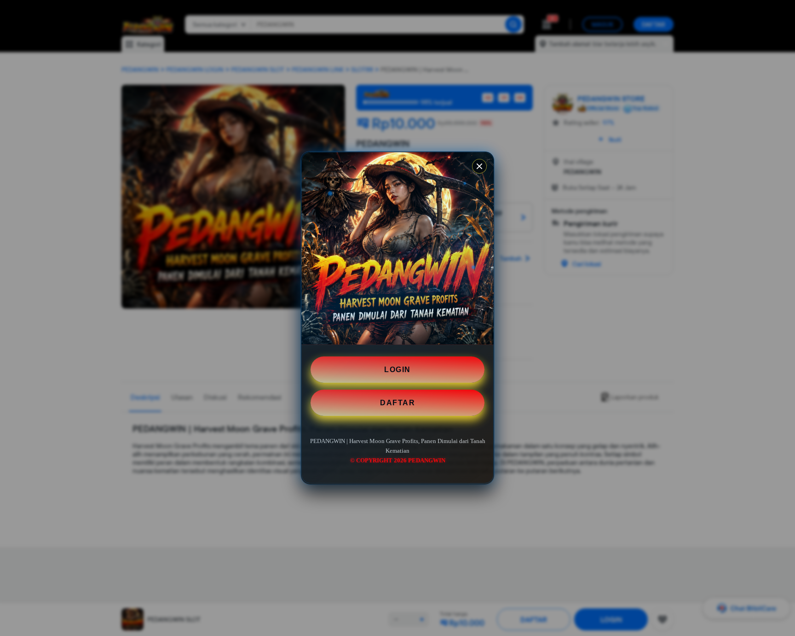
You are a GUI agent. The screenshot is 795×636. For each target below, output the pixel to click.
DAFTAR (397, 403)
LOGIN (397, 369)
